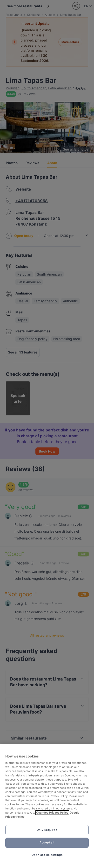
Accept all (47, 842)
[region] (47, 805)
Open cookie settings (47, 855)
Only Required (47, 830)
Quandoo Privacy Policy (52, 812)
